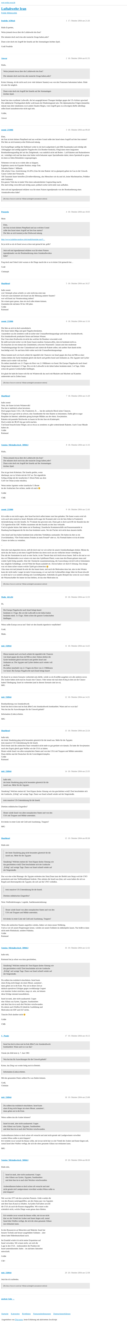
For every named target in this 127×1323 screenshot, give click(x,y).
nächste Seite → (8, 1299)
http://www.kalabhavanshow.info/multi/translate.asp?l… (23, 239)
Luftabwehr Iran (13, 9)
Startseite (4, 1314)
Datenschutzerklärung (61, 1314)
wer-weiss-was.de (8, 2)
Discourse (19, 1320)
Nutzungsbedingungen (42, 1314)
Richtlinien (26, 1314)
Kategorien (15, 1314)
